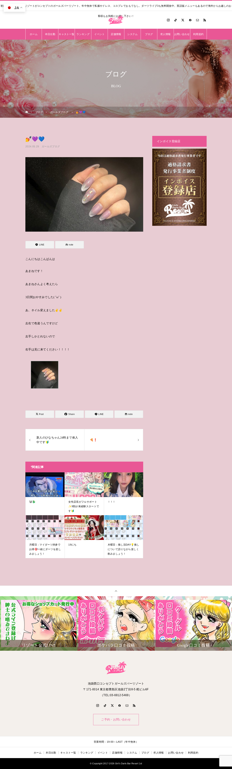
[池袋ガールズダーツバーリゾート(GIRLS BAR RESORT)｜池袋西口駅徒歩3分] (116, 20)
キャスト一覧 (66, 34)
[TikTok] (175, 20)
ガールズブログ (51, 146)
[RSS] (205, 20)
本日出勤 (50, 34)
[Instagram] (168, 20)
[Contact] (197, 20)
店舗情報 (116, 34)
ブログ (149, 34)
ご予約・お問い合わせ (116, 719)
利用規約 (198, 34)
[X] (183, 20)
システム (132, 34)
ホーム (34, 34)
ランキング (83, 34)
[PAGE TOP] (116, 591)
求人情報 (165, 34)
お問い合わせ (182, 34)
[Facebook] (190, 20)
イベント (99, 34)
